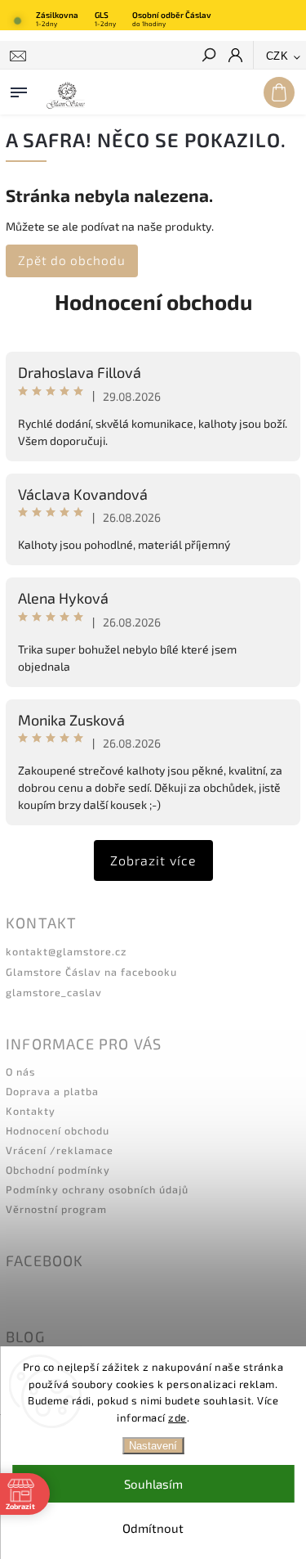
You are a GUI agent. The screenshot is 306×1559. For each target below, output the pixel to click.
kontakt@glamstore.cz (66, 951)
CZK (277, 56)
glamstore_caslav (54, 992)
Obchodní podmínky (58, 1169)
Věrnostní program (56, 1208)
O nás (20, 1071)
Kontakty (30, 1110)
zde (177, 1417)
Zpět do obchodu (72, 260)
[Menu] (19, 89)
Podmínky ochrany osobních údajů (97, 1189)
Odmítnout (153, 1528)
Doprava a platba (52, 1091)
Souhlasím (153, 1483)
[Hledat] (208, 56)
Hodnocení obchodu (153, 301)
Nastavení (153, 1446)
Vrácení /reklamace (59, 1150)
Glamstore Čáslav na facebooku (91, 971)
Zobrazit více (153, 860)
